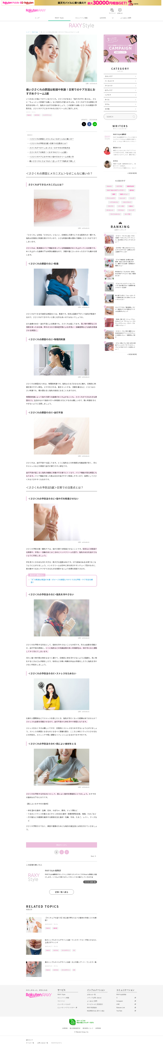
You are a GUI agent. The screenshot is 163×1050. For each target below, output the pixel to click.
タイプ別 (127, 214)
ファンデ (131, 210)
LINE (118, 1004)
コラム (107, 104)
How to (29, 115)
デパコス (121, 210)
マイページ (61, 1001)
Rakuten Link (120, 1007)
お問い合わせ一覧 (42, 1043)
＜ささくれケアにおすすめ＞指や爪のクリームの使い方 (51, 156)
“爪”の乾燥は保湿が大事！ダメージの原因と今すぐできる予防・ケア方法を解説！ (62, 581)
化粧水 (131, 206)
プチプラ (110, 206)
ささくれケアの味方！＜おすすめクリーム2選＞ (48, 152)
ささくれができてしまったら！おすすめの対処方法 (49, 147)
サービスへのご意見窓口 (95, 1004)
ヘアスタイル (114, 202)
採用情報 (98, 1028)
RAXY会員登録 (121, 994)
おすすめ (37, 115)
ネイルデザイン (66, 950)
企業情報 (65, 1028)
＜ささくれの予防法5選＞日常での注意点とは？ (48, 143)
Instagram (119, 1001)
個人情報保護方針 (75, 1028)
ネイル (33, 112)
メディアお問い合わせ (94, 998)
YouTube (119, 1011)
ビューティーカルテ (64, 1004)
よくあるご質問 (126, 18)
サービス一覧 (30, 1043)
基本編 (55, 928)
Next (93, 856)
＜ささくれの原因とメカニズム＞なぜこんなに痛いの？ (51, 139)
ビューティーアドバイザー (66, 1007)
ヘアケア (108, 95)
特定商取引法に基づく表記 (95, 1011)
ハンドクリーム (47, 115)
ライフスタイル (115, 214)
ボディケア (108, 90)
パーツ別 (121, 206)
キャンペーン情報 (81, 18)
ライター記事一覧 (90, 882)
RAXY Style (59, 18)
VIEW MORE (132, 173)
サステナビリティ (56, 1043)
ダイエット (110, 210)
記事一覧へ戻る (61, 892)
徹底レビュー (124, 194)
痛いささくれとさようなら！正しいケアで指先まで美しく (52, 161)
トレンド (122, 198)
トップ (37, 18)
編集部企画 (130, 186)
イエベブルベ (127, 202)
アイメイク (108, 85)
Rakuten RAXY (36, 10)
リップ (132, 198)
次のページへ (61, 845)
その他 (107, 109)
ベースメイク (109, 81)
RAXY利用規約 (92, 1007)
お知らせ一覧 (91, 994)
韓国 (113, 194)
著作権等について (88, 1028)
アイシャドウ (111, 198)
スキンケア (109, 76)
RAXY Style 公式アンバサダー (116, 190)
